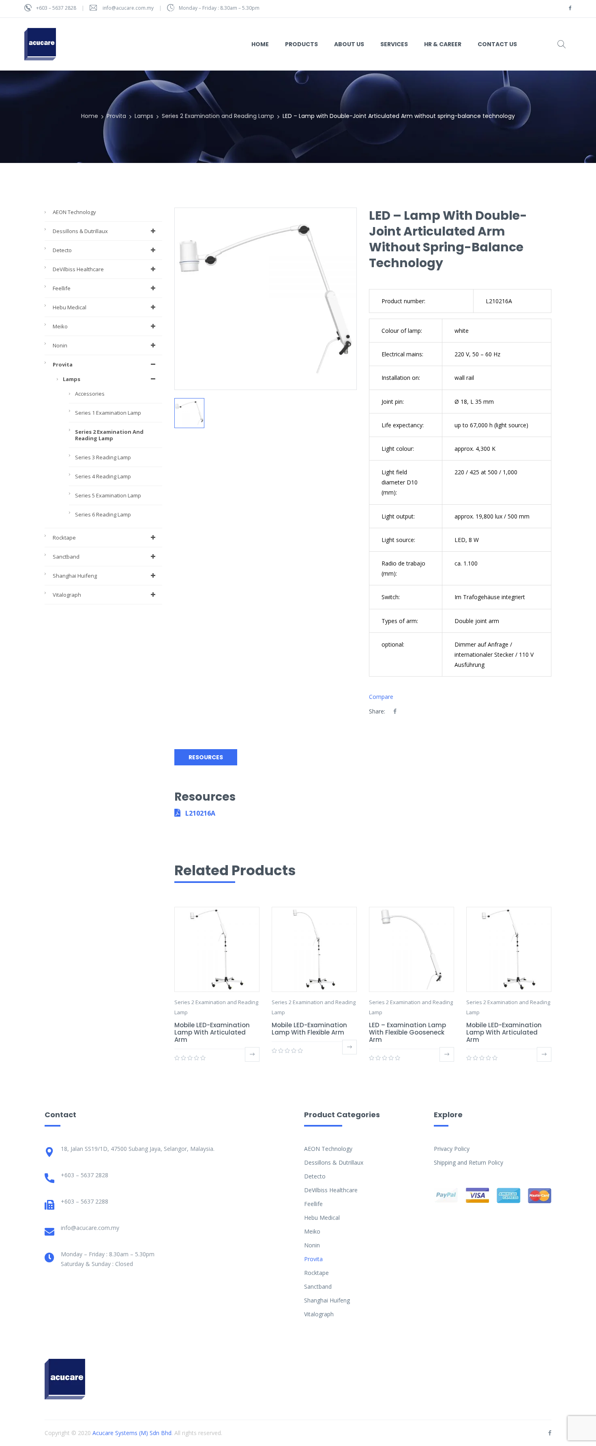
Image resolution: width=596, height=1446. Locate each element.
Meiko (60, 326)
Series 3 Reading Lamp (103, 457)
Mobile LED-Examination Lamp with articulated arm (212, 1032)
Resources (206, 757)
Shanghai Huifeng (75, 575)
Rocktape (64, 537)
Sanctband (66, 556)
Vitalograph (67, 594)
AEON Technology (74, 212)
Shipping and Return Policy (468, 1162)
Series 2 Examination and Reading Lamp (218, 116)
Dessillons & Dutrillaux (80, 231)
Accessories (90, 393)
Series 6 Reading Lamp (103, 514)
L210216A (199, 813)
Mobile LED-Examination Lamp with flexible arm (309, 1029)
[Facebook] (395, 711)
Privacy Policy (452, 1149)
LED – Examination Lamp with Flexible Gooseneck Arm (407, 1032)
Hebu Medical (69, 307)
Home (89, 116)
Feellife (62, 288)
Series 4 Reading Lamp (103, 476)
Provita (116, 116)
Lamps (144, 116)
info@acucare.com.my (128, 7)
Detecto (62, 250)
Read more (252, 1054)
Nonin (60, 345)
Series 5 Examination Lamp (108, 495)
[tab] (207, 757)
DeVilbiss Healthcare (78, 269)
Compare (381, 697)
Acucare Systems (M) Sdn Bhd (132, 1433)
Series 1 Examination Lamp (108, 412)
